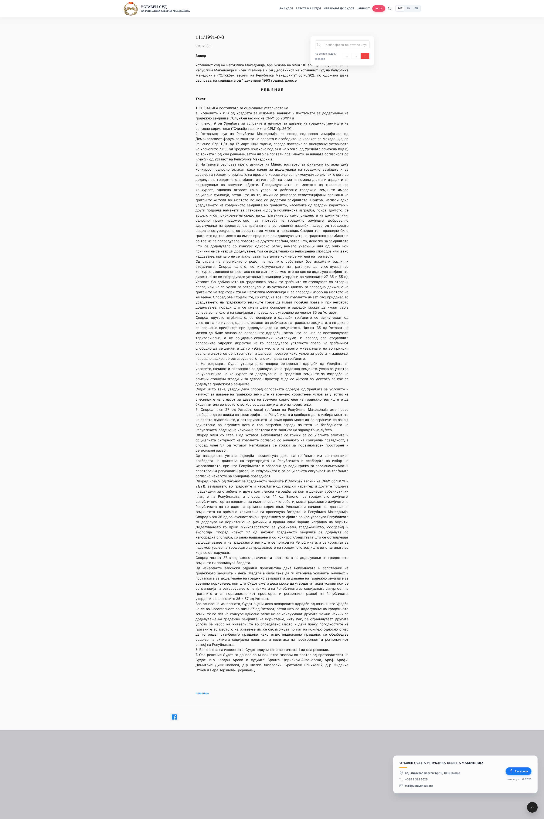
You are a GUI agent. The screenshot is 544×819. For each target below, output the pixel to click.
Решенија (202, 693)
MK (400, 8)
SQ (408, 8)
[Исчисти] (365, 56)
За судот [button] (286, 8)
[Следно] (356, 56)
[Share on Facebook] (174, 717)
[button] (532, 807)
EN (416, 8)
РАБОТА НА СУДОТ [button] (309, 8)
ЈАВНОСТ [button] (363, 8)
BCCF (378, 8)
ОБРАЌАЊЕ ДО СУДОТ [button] (339, 8)
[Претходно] (347, 56)
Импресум (513, 779)
